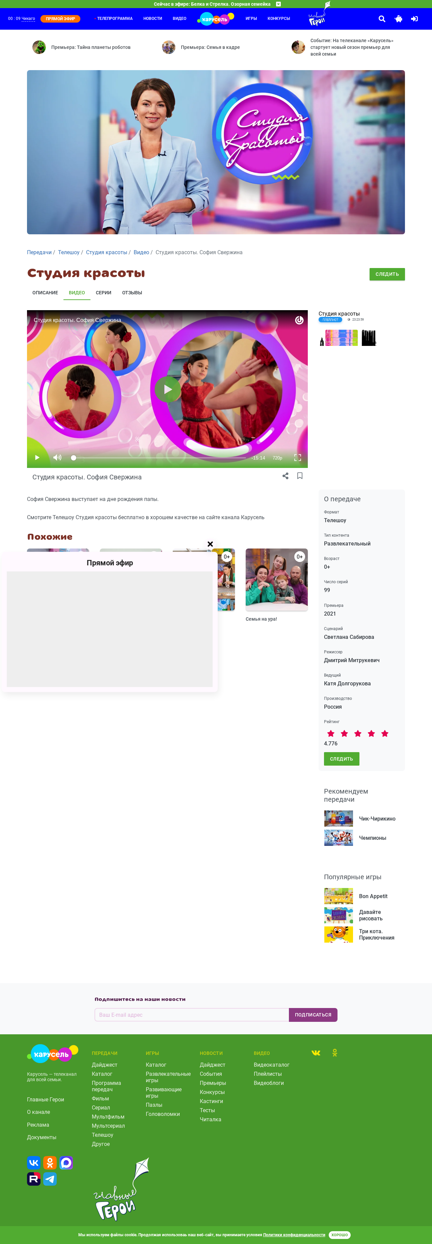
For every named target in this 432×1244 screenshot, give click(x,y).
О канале (38, 1112)
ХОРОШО (339, 1235)
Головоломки (163, 1114)
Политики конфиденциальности (294, 1235)
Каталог (102, 1074)
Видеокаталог (272, 1065)
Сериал (101, 1107)
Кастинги (211, 1101)
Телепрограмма (115, 18)
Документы (41, 1137)
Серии (103, 292)
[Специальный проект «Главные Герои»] (305, 13)
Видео (179, 18)
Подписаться (313, 1014)
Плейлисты (268, 1074)
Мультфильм (108, 1117)
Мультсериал (108, 1126)
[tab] (316, 1052)
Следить (387, 274)
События (211, 1074)
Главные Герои (45, 1099)
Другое (101, 1144)
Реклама (38, 1125)
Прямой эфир (110, 563)
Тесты (207, 1110)
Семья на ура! (261, 619)
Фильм (100, 1098)
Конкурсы (279, 18)
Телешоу (102, 1135)
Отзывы (132, 292)
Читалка (210, 1119)
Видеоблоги (269, 1083)
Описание (45, 292)
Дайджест (104, 1065)
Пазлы (154, 1105)
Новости (152, 18)
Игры (251, 18)
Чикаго (28, 18)
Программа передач (106, 1086)
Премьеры (213, 1083)
